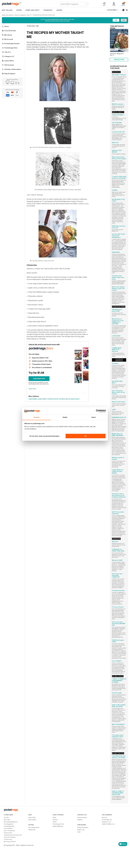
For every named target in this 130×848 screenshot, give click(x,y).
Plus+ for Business (9, 830)
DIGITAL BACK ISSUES (72, 399)
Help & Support (9, 73)
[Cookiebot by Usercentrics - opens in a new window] (97, 411)
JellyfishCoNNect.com (108, 824)
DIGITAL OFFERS (58, 399)
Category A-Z (9, 56)
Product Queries (82, 817)
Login (79, 832)
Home (6, 26)
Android (55, 819)
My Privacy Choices (10, 841)
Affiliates (79, 819)
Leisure (59, 10)
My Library (8, 35)
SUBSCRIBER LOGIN (35, 399)
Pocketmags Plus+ (11, 48)
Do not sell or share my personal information (44, 436)
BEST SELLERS (7, 10)
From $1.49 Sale (10, 31)
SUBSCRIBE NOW (39, 378)
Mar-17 (29, 15)
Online (55, 822)
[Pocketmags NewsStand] (11, 4)
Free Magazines (8, 824)
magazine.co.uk (106, 822)
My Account (8, 39)
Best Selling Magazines (11, 822)
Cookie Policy (8, 839)
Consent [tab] (36, 417)
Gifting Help (31, 829)
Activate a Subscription (12, 69)
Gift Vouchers (9, 65)
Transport (48, 10)
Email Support (32, 819)
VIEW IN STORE (119, 59)
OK (85, 436)
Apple (54, 817)
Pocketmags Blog (9, 826)
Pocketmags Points (58, 824)
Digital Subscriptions (7, 15)
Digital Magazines (58, 826)
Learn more (32, 388)
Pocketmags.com (107, 819)
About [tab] (93, 417)
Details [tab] (65, 417)
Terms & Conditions (10, 837)
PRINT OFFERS (47, 399)
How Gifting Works (33, 827)
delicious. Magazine (20, 15)
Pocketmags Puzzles (12, 43)
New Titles (7, 819)
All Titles (6, 817)
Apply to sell (81, 829)
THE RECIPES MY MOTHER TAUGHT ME (44, 15)
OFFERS (19, 10)
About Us (104, 817)
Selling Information (82, 827)
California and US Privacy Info (13, 835)
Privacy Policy (8, 833)
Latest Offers (9, 61)
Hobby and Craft (32, 10)
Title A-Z (7, 52)
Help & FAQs (32, 817)
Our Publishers (8, 828)
